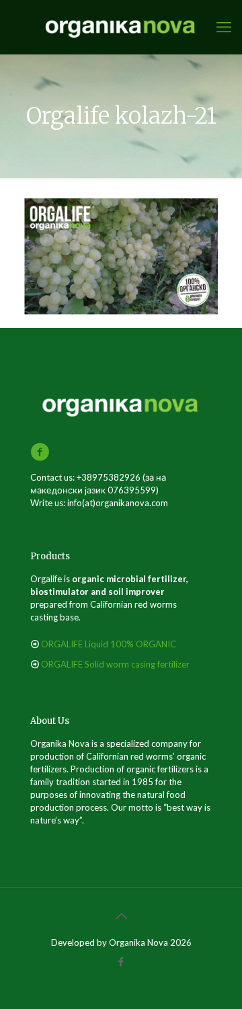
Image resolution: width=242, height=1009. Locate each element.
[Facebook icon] (121, 961)
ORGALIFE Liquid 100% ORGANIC (108, 644)
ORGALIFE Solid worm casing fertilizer (115, 664)
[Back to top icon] (121, 915)
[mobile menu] (223, 26)
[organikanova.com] (121, 27)
